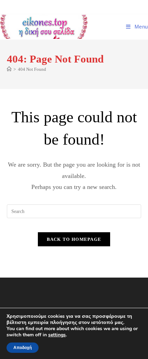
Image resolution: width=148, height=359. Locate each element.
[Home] (9, 69)
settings (57, 335)
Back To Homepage (74, 239)
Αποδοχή (22, 347)
